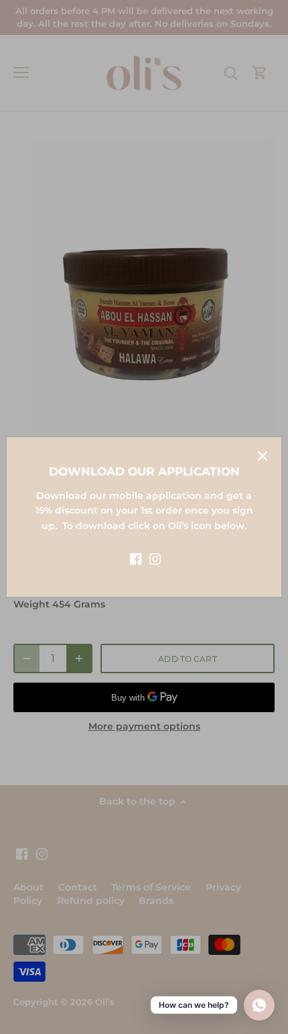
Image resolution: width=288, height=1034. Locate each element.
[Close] (262, 456)
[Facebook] (135, 558)
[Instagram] (155, 558)
